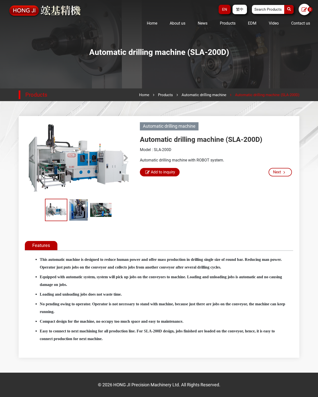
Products (228, 23)
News (202, 23)
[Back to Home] (45, 10)
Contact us (300, 23)
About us (177, 23)
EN (224, 9)
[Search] (289, 9)
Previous (31, 158)
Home (152, 23)
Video (274, 23)
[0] (304, 9)
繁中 (239, 9)
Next (126, 158)
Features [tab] (41, 245)
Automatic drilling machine (204, 95)
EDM (252, 23)
